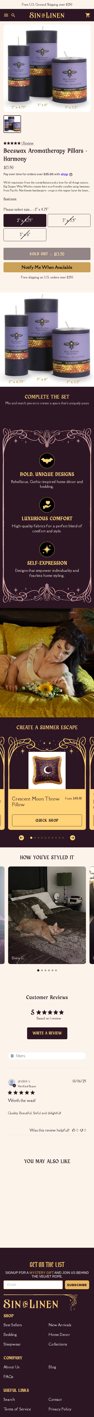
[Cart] (88, 15)
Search (9, 1399)
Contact (55, 1399)
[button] (21, 837)
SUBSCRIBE (77, 1284)
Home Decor (59, 1334)
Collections (58, 1344)
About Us (11, 1367)
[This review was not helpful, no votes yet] (81, 1130)
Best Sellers (12, 1325)
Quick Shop (47, 822)
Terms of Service (17, 1409)
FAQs (8, 1376)
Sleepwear (12, 1344)
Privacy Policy (60, 1409)
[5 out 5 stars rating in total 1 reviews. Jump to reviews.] (7, 1220)
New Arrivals (60, 1325)
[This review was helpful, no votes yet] (73, 1130)
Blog (52, 1367)
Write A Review (47, 1033)
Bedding (10, 1334)
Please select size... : (26, 209)
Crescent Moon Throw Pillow (35, 801)
